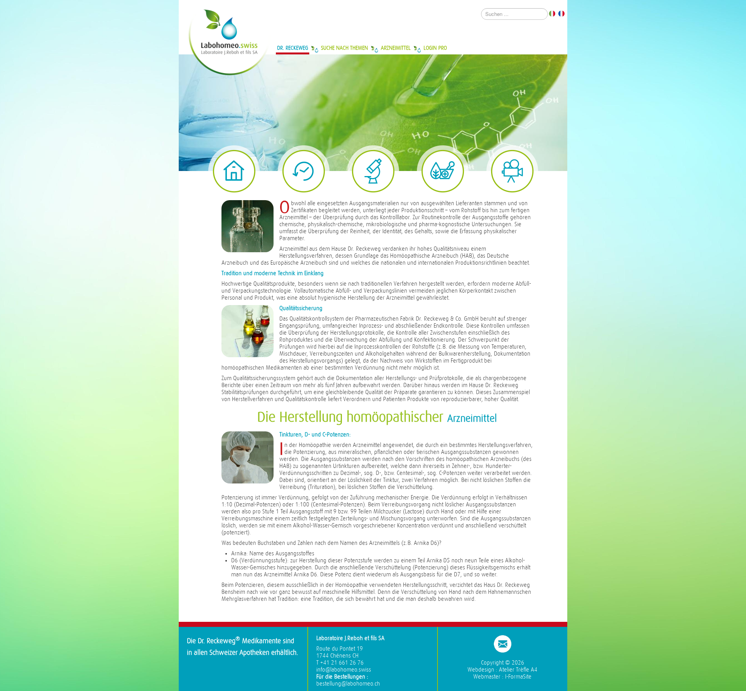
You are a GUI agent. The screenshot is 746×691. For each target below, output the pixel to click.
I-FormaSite (518, 677)
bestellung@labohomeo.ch (348, 684)
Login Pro (435, 48)
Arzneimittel (396, 48)
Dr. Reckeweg (292, 48)
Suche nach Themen (344, 48)
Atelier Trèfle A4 (518, 670)
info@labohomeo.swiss (343, 670)
